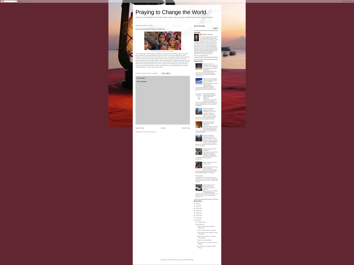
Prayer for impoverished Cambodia (206, 230)
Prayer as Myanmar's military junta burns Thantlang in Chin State (209, 110)
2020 (197, 208)
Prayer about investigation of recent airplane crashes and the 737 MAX (210, 80)
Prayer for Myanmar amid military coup (210, 163)
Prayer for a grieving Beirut (204, 240)
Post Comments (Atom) (149, 131)
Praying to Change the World (171, 12)
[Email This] (162, 73)
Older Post (186, 128)
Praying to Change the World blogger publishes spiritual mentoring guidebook (209, 96)
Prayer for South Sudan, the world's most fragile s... (206, 237)
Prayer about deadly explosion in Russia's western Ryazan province (210, 137)
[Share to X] (166, 73)
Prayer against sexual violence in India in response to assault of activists (209, 187)
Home (163, 128)
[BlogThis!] (164, 73)
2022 (197, 203)
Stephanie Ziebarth (207, 34)
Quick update (199, 175)
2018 (197, 213)
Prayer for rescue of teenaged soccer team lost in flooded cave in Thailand (210, 65)
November (200, 224)
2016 (197, 217)
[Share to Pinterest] (169, 73)
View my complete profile (201, 55)
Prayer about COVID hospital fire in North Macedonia (208, 123)
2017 (197, 215)
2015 (197, 220)
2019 (197, 210)
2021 (197, 206)
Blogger (191, 259)
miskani (180, 259)
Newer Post (140, 128)
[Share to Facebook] (168, 73)
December (200, 222)
